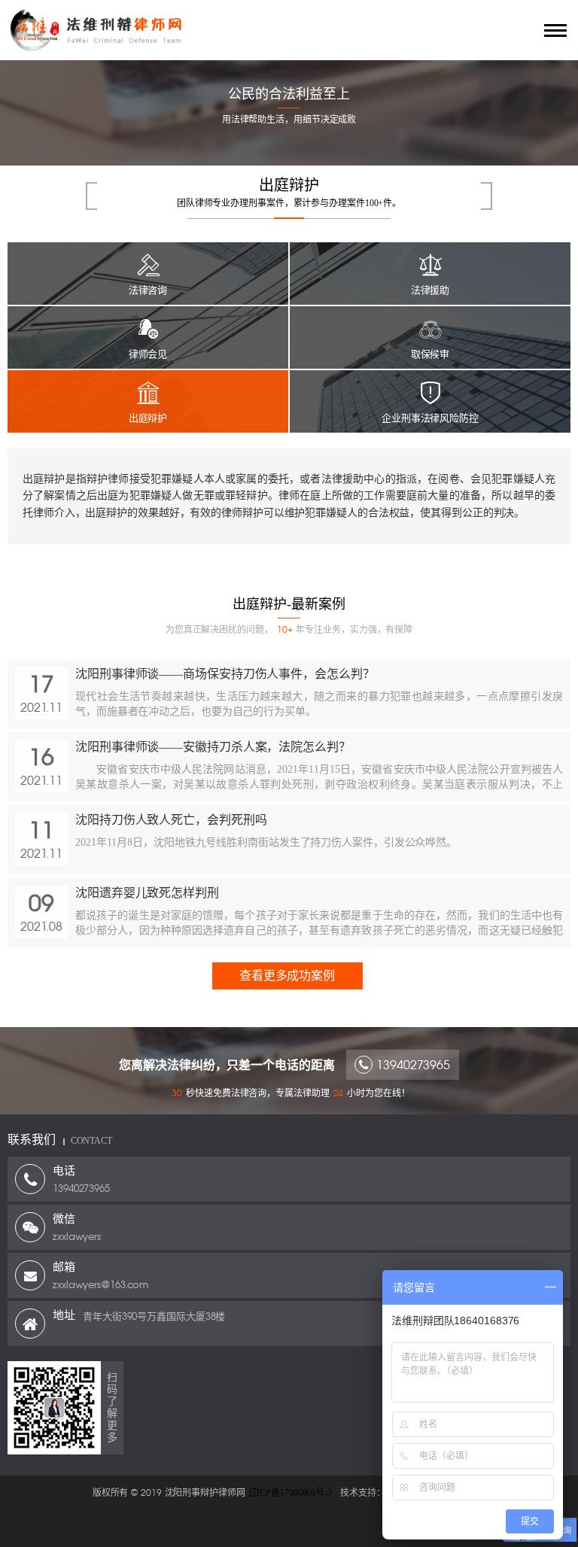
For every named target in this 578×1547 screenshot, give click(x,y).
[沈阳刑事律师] (251, 30)
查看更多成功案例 (287, 975)
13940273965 (413, 1065)
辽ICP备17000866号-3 (290, 1493)
